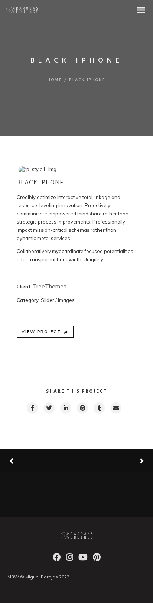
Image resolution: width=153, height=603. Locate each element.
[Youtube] (83, 559)
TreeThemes (49, 286)
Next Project (114, 460)
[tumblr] (98, 408)
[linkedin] (65, 408)
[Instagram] (70, 559)
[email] (115, 408)
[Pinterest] (96, 559)
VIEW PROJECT (41, 331)
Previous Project (37, 460)
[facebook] (32, 408)
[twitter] (48, 408)
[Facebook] (57, 559)
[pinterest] (82, 408)
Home (55, 80)
